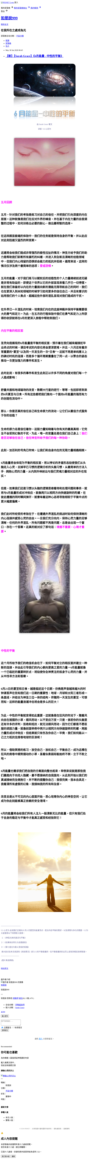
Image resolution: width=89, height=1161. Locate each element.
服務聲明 (67, 1129)
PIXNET (27, 1129)
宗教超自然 (20, 1005)
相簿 (7, 41)
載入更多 (5, 1016)
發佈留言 (5, 1030)
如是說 (3, 985)
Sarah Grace (19, 1008)
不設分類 (20, 36)
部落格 (8, 43)
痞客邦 (16, 998)
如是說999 (9, 18)
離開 (13, 1156)
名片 (7, 46)
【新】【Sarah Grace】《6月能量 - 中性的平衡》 (34, 55)
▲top (3, 1012)
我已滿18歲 (6, 1156)
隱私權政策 (57, 1129)
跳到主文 (4, 24)
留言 (21, 998)
